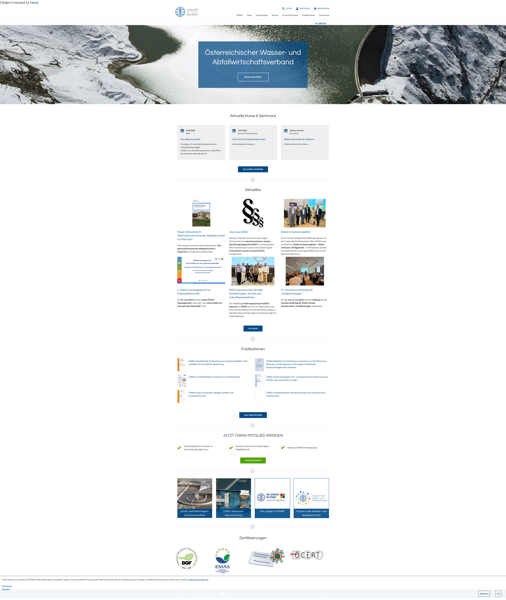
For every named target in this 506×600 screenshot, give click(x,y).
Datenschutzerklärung (198, 579)
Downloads (324, 15)
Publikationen (308, 15)
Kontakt (5, 589)
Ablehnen (484, 593)
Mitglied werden (253, 460)
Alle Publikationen (253, 415)
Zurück (322, 23)
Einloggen (305, 8)
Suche (289, 8)
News (249, 15)
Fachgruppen (262, 15)
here (34, 3)
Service (275, 15)
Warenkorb (323, 8)
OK (498, 593)
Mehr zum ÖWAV (253, 76)
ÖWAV (239, 15)
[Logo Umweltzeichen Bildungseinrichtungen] (266, 558)
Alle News (253, 328)
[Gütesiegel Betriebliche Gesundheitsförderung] (186, 558)
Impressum (7, 586)
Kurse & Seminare (290, 15)
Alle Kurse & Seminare (253, 169)
